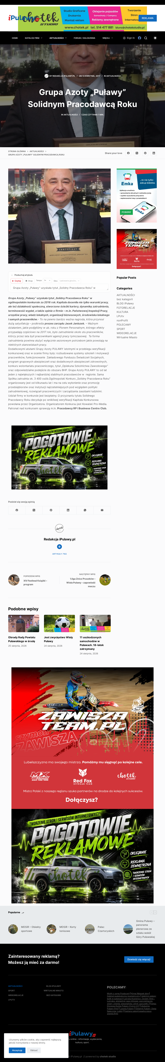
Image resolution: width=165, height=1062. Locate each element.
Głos (56, 281)
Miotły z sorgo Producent (118, 993)
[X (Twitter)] (137, 153)
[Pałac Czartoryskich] (90, 929)
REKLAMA (148, 18)
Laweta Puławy (127, 1008)
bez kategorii (125, 299)
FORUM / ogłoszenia (84, 38)
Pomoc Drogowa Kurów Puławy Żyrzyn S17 (131, 1004)
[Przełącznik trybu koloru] (155, 38)
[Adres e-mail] (102, 510)
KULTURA (122, 312)
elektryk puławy (149, 996)
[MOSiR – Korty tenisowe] (51, 929)
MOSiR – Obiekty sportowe (31, 928)
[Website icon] (59, 546)
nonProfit (122, 320)
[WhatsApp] (85, 510)
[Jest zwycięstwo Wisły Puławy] (59, 623)
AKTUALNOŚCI (56, 38)
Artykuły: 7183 (59, 554)
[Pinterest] (145, 153)
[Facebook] (139, 38)
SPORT (121, 329)
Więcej (106, 38)
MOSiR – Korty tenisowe (67, 928)
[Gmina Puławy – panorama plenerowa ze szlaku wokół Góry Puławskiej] (128, 929)
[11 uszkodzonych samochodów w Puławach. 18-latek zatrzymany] (95, 623)
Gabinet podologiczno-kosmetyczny (123, 996)
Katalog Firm (32, 38)
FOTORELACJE (126, 307)
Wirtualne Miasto (127, 337)
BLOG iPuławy (125, 303)
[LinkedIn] (154, 153)
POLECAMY (124, 324)
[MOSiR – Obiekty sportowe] (13, 929)
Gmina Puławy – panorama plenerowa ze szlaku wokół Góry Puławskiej (145, 928)
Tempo (39, 280)
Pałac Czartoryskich (106, 928)
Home (15, 38)
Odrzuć (34, 1050)
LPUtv (120, 316)
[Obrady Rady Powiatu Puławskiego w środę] (23, 623)
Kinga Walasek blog (140, 993)
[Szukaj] (145, 38)
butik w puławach (115, 998)
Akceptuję (17, 1050)
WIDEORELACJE (127, 333)
